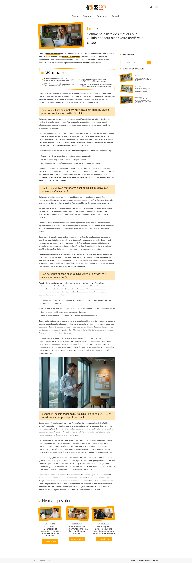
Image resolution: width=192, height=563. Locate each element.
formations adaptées (71, 57)
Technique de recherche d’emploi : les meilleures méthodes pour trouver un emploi (143, 78)
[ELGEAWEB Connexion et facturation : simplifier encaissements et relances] (50, 513)
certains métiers (53, 54)
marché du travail (93, 62)
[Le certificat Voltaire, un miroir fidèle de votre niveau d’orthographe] (126, 89)
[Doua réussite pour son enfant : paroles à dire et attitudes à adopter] (77, 513)
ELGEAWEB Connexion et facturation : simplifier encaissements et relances (50, 531)
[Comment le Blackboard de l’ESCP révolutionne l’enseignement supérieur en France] (126, 100)
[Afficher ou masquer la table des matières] (89, 73)
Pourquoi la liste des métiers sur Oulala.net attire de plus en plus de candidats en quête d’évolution (59, 80)
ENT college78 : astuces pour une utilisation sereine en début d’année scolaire (103, 529)
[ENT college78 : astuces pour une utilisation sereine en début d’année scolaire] (103, 513)
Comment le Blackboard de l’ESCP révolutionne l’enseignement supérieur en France (142, 100)
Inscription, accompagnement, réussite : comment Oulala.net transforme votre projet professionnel (96, 85)
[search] (151, 7)
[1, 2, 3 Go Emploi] (96, 7)
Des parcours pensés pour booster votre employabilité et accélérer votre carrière (93, 80)
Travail (95, 28)
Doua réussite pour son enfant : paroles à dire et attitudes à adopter (77, 529)
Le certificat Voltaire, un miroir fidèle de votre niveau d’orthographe (142, 90)
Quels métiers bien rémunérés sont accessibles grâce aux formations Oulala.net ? (59, 85)
